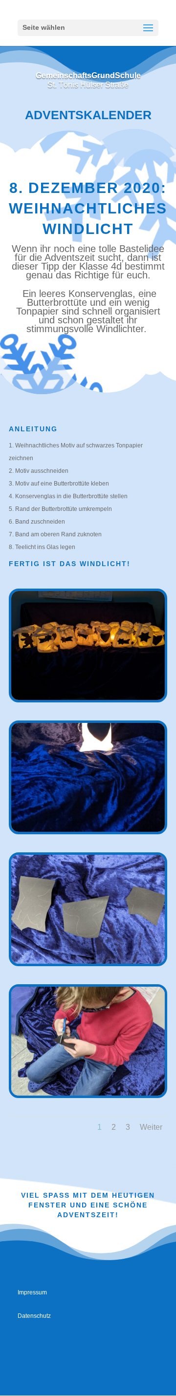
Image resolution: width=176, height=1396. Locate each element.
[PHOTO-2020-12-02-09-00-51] (88, 1093)
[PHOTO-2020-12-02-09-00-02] (88, 698)
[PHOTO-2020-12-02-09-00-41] (88, 961)
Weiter (151, 1127)
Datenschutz (34, 1315)
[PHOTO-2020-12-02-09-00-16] (88, 829)
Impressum (32, 1292)
